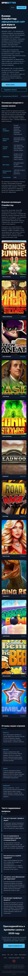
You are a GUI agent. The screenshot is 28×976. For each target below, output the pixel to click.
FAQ (8, 954)
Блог (12, 954)
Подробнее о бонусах (10, 89)
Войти (13, 7)
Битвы (16, 954)
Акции (22, 957)
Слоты (5, 957)
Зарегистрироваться (15, 946)
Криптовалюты (22, 954)
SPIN (9, 2)
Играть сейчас (10, 84)
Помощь (4, 954)
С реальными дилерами (14, 957)
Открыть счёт (21, 7)
